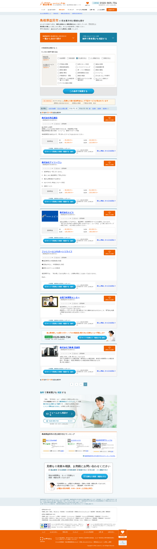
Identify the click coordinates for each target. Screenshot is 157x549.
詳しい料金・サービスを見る (105, 150)
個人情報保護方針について (71, 542)
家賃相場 (95, 518)
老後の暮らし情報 (100, 511)
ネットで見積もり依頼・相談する (60, 151)
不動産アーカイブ (79, 518)
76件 (87, 451)
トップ (43, 9)
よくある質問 (101, 9)
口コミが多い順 (62, 108)
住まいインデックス (60, 518)
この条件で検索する (79, 91)
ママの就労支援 (69, 511)
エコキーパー (76, 440)
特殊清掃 (72, 58)
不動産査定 (78, 516)
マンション (52, 516)
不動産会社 (101, 518)
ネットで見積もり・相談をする (94, 338)
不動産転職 (94, 520)
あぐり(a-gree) (51, 440)
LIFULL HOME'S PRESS (67, 520)
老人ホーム (56, 511)
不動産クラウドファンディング (81, 511)
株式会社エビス (67, 212)
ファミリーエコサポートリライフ (57, 251)
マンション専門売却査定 (88, 516)
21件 (112, 451)
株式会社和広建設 (49, 118)
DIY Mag (76, 520)
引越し (51, 511)
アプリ (81, 520)
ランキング (71, 9)
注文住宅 (63, 516)
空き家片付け (82, 58)
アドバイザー (105, 516)
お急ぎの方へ (111, 9)
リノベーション (70, 516)
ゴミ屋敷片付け (95, 58)
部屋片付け (107, 58)
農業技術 (108, 511)
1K (89, 108)
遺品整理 (93, 511)
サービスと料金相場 (81, 9)
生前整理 (62, 58)
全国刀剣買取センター (70, 297)
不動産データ (87, 520)
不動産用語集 (45, 520)
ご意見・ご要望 (107, 542)
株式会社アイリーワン (52, 162)
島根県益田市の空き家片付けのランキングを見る (100, 456)
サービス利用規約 (59, 542)
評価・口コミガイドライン (86, 542)
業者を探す (62, 9)
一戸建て (58, 516)
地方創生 (62, 511)
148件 (62, 451)
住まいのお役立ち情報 (54, 520)
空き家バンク (88, 518)
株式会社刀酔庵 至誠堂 (70, 347)
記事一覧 (92, 9)
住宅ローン (52, 518)
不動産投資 (97, 516)
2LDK (99, 108)
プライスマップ (70, 518)
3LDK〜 (105, 108)
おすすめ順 (52, 108)
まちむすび (107, 518)
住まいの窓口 (45, 518)
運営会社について (98, 542)
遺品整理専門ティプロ (104, 440)
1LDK (94, 108)
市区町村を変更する (49, 48)
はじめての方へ (52, 9)
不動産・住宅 (45, 511)
